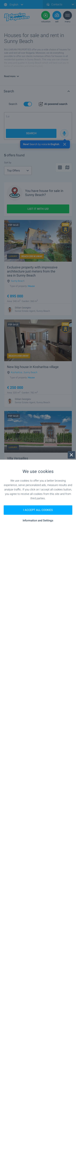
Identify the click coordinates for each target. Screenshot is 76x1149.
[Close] (71, 455)
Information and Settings (38, 520)
